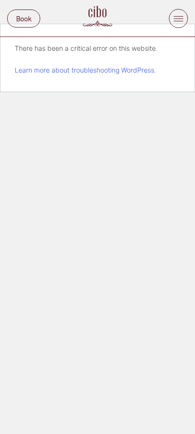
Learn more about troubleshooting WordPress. (85, 70)
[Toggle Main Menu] (178, 18)
